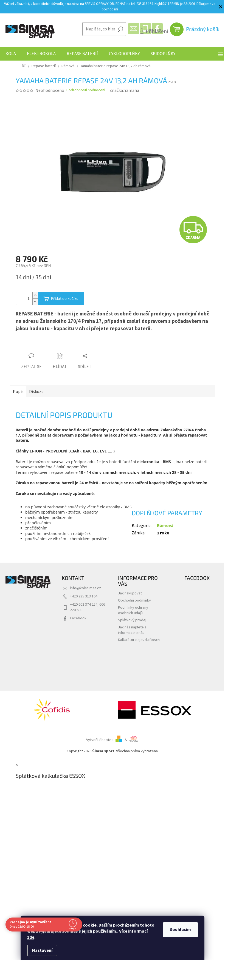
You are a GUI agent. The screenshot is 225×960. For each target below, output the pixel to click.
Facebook (78, 618)
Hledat (120, 29)
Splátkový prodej (132, 620)
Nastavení (42, 950)
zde (30, 937)
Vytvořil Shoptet (99, 740)
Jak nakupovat (130, 593)
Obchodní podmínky (134, 600)
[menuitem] (10, 54)
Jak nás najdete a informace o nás (132, 630)
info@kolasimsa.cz (85, 588)
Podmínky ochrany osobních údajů (133, 610)
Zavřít (46, 346)
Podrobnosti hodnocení (85, 90)
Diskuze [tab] (36, 392)
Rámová (165, 526)
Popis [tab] (18, 392)
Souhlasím (180, 930)
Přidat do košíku (64, 298)
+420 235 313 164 (83, 596)
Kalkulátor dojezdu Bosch (139, 640)
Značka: (124, 90)
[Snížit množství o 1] (35, 301)
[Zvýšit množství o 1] (35, 295)
